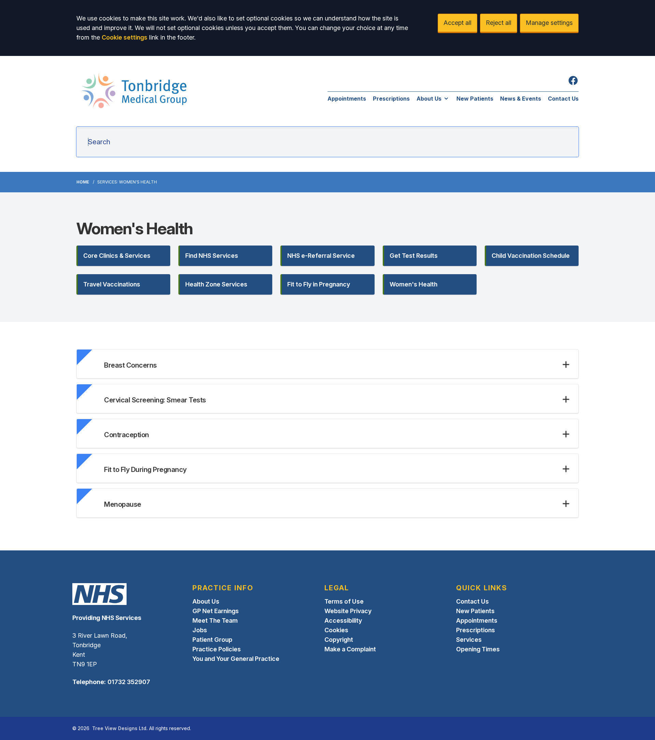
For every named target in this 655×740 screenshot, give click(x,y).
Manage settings (549, 22)
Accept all (457, 22)
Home (82, 181)
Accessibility (343, 620)
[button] (123, 256)
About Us (429, 98)
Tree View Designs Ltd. (120, 728)
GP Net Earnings (215, 611)
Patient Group (212, 639)
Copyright (338, 639)
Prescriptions (391, 98)
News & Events (520, 98)
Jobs (199, 630)
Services (469, 639)
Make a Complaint (350, 649)
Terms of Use (344, 601)
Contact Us (563, 98)
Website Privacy (348, 611)
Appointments (347, 98)
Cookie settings (124, 37)
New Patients (474, 98)
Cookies (336, 630)
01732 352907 (128, 681)
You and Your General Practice (235, 658)
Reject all (498, 22)
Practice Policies (216, 649)
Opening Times (478, 649)
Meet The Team (215, 620)
